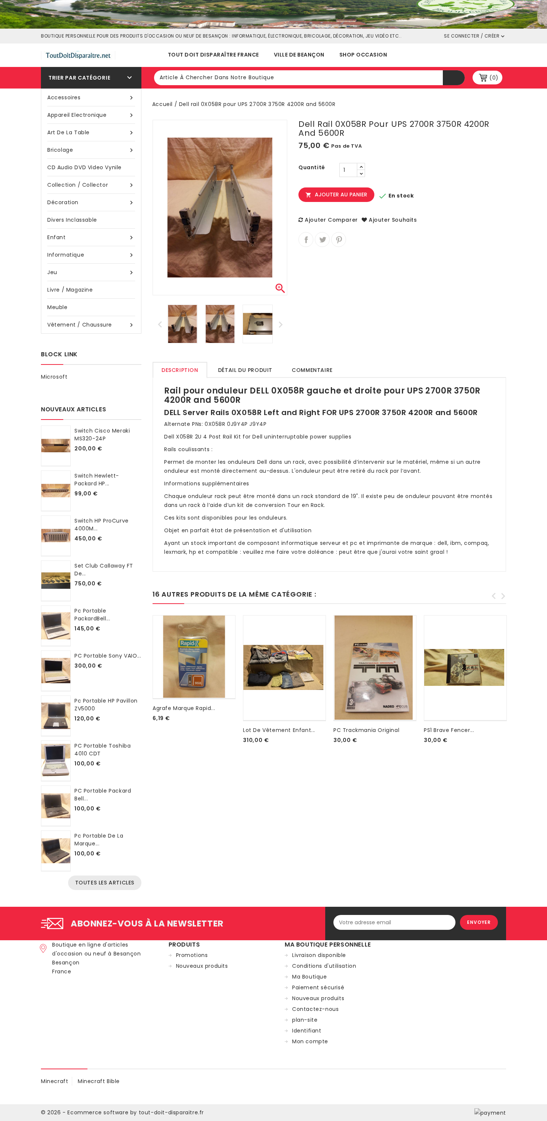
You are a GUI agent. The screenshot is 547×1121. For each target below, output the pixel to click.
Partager (306, 239)
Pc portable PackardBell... (92, 614)
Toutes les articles (104, 882)
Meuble (57, 307)
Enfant (91, 237)
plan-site (304, 1020)
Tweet (322, 239)
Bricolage (91, 150)
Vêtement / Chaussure (91, 325)
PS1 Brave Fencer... (449, 730)
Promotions (192, 955)
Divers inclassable (72, 220)
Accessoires (91, 98)
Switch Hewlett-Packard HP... (96, 479)
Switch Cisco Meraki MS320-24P (102, 434)
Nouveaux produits (202, 966)
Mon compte (310, 1041)
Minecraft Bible (99, 1081)
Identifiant (307, 1030)
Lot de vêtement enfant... (279, 730)
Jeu (91, 272)
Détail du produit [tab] (245, 370)
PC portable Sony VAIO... (107, 655)
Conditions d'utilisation (324, 966)
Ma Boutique (309, 976)
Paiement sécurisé (318, 987)
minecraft (54, 1081)
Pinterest (339, 239)
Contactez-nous (315, 1009)
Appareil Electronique (91, 115)
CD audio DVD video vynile (84, 167)
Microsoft (54, 376)
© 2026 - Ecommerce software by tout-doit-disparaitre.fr (122, 1112)
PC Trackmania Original (366, 730)
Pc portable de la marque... (98, 839)
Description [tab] (179, 370)
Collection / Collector (91, 185)
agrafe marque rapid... (184, 708)
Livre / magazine (70, 289)
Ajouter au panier (336, 194)
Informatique (91, 255)
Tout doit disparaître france (213, 54)
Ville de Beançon (299, 54)
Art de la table (91, 132)
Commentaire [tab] (312, 370)
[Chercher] (454, 77)
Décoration (91, 202)
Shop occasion (363, 54)
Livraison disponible (319, 955)
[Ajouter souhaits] (154, 727)
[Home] (273, 13)
